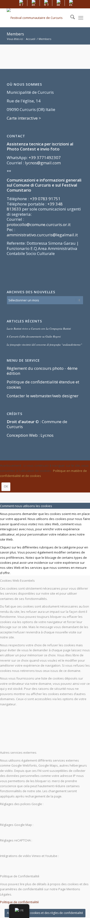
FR (22, 910)
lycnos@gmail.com (43, 163)
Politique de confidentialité (19, 902)
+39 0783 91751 (45, 198)
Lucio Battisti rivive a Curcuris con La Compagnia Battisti (39, 328)
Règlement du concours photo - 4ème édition (42, 370)
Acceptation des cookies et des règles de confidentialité (45, 913)
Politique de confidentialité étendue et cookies (43, 384)
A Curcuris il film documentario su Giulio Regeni (34, 336)
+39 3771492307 (45, 157)
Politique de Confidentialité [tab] (19, 876)
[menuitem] (21, 3)
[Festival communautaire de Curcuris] (37, 17)
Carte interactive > (24, 118)
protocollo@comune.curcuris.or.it (39, 224)
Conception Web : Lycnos (30, 435)
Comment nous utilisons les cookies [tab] (26, 506)
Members (15, 34)
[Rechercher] (70, 17)
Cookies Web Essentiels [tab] (17, 580)
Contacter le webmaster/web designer (42, 395)
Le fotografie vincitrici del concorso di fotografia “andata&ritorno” (44, 344)
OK (6, 486)
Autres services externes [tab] (18, 752)
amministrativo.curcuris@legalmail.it (42, 235)
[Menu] (80, 17)
